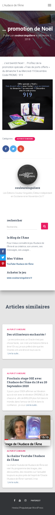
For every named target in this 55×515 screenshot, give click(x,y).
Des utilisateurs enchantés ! (26, 334)
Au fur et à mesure (25, 139)
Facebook (14, 500)
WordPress (37, 508)
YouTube (19, 500)
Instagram (25, 500)
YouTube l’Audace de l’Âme (20, 264)
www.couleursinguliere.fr (19, 278)
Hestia (15, 508)
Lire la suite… (14, 353)
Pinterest (35, 501)
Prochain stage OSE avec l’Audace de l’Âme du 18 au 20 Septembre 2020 (27, 382)
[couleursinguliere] (27, 174)
